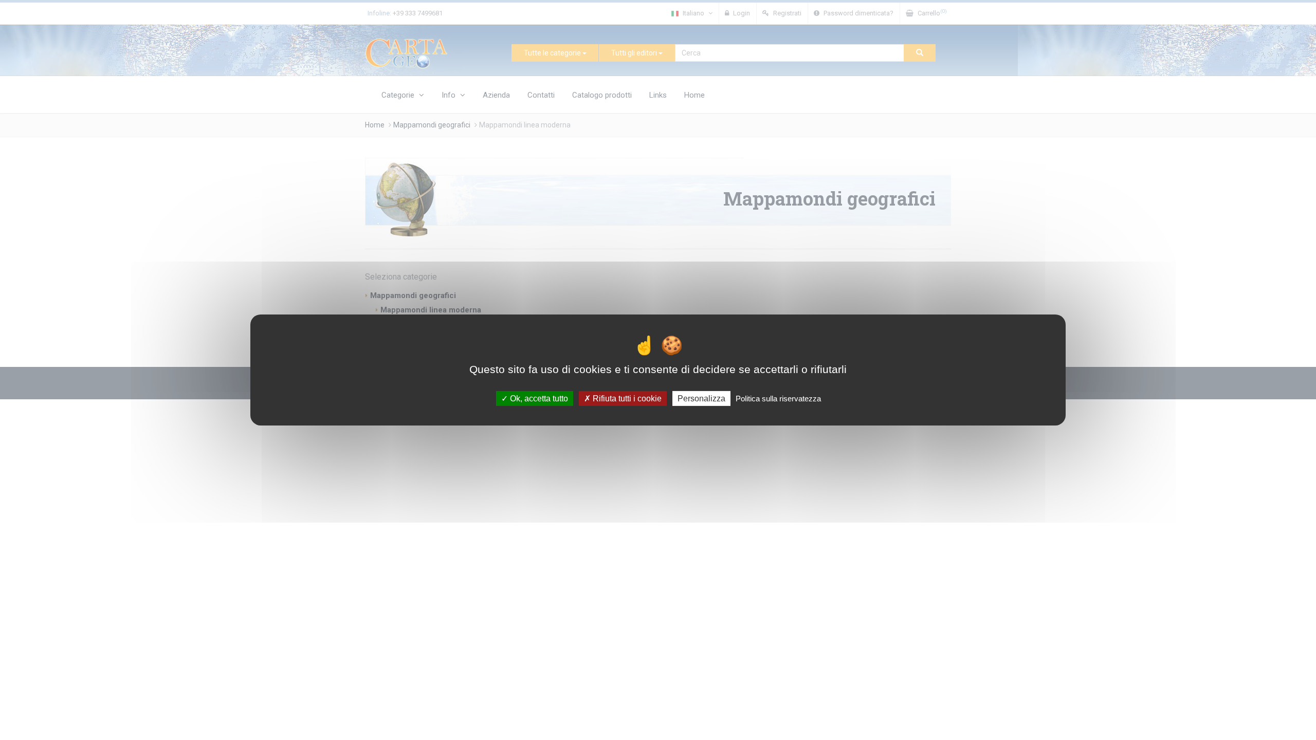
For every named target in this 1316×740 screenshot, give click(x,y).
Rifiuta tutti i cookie (626, 398)
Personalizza (701, 398)
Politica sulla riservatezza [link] (778, 398)
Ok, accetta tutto (538, 398)
